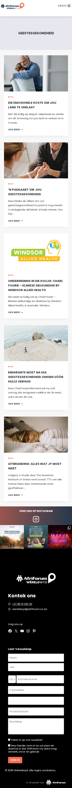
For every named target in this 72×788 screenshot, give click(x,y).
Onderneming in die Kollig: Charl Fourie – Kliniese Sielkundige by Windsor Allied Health (35, 285)
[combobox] (12, 679)
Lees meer (15, 129)
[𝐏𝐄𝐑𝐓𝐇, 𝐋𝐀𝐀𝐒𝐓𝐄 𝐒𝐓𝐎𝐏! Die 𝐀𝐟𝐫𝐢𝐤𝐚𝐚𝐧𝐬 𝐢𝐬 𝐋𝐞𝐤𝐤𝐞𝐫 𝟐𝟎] (36, 537)
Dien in (15, 760)
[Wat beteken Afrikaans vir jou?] (12, 537)
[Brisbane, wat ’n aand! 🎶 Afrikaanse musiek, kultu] (60, 537)
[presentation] (36, 73)
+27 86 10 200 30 (22, 604)
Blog (10, 97)
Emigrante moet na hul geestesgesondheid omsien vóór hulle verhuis (35, 376)
